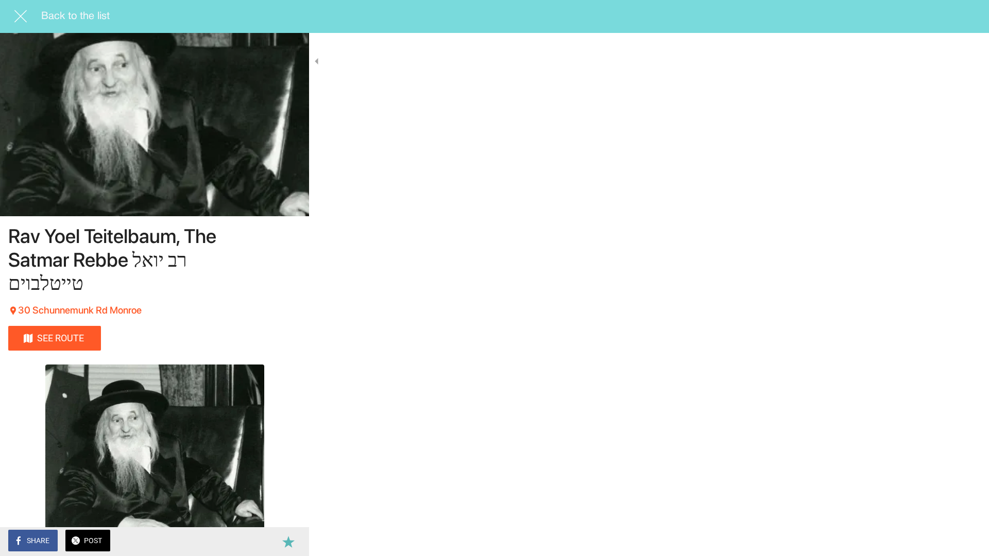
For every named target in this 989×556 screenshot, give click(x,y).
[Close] (20, 16)
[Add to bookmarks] (288, 541)
